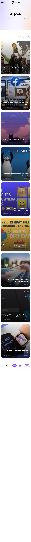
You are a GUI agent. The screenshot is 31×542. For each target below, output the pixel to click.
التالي (14, 365)
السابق (27, 365)
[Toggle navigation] (2, 2)
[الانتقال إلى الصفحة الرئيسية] (16, 2)
